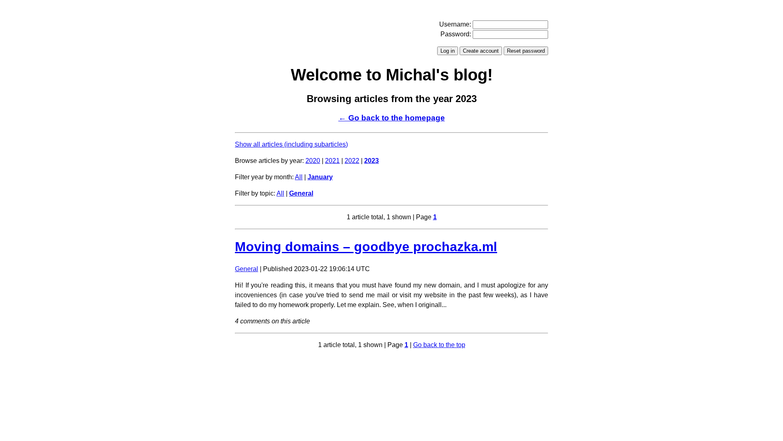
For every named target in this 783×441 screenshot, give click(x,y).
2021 (332, 160)
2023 (371, 160)
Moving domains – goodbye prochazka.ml (366, 246)
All (299, 177)
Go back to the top (439, 344)
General (301, 193)
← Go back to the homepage (391, 118)
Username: (455, 24)
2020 (312, 160)
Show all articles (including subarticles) (291, 144)
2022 (352, 160)
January (320, 177)
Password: (455, 34)
